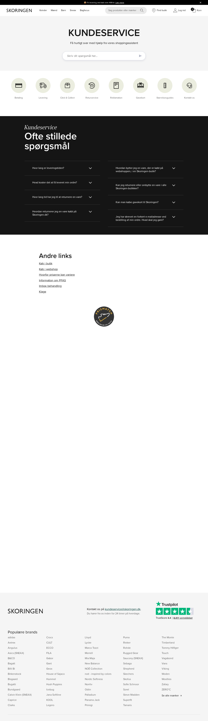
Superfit (127, 699)
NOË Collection (93, 668)
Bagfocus (84, 10)
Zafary (165, 684)
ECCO (49, 647)
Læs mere (119, 2)
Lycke (88, 642)
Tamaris (127, 705)
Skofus (127, 679)
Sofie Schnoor (131, 684)
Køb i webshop (48, 269)
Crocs (49, 637)
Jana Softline (53, 694)
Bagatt (11, 663)
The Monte (168, 637)
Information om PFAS (52, 280)
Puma (126, 637)
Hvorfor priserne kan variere (57, 275)
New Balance (92, 663)
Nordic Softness (94, 679)
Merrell (89, 653)
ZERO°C (166, 689)
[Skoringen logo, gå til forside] (19, 10)
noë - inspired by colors (98, 673)
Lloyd (88, 637)
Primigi (89, 705)
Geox (49, 668)
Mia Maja (90, 658)
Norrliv (88, 684)
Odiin (88, 689)
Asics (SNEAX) (16, 653)
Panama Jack (92, 699)
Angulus (12, 647)
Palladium (90, 694)
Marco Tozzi (91, 647)
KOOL (49, 699)
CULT (49, 642)
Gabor (49, 658)
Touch (165, 653)
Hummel (51, 679)
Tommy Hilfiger (170, 647)
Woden (166, 673)
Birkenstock (14, 673)
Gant (49, 663)
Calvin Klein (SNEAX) (20, 694)
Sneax (73, 10)
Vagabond (167, 658)
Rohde (127, 647)
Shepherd (128, 668)
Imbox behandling (50, 286)
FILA (49, 653)
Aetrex (11, 642)
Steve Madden (131, 694)
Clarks (11, 705)
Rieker (126, 642)
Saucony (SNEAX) (133, 658)
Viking (165, 668)
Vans (164, 663)
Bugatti (12, 684)
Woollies (166, 679)
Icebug (50, 689)
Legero (50, 705)
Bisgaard (13, 679)
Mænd (54, 10)
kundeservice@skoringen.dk (122, 609)
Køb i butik (45, 263)
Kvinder (43, 10)
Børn (63, 10)
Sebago (127, 663)
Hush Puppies (54, 684)
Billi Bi (11, 668)
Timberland (168, 642)
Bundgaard (14, 689)
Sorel (126, 689)
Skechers (128, 673)
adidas (11, 637)
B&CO (11, 658)
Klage (42, 292)
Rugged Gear (130, 653)
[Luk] (201, 2)
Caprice (12, 699)
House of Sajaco (55, 673)
